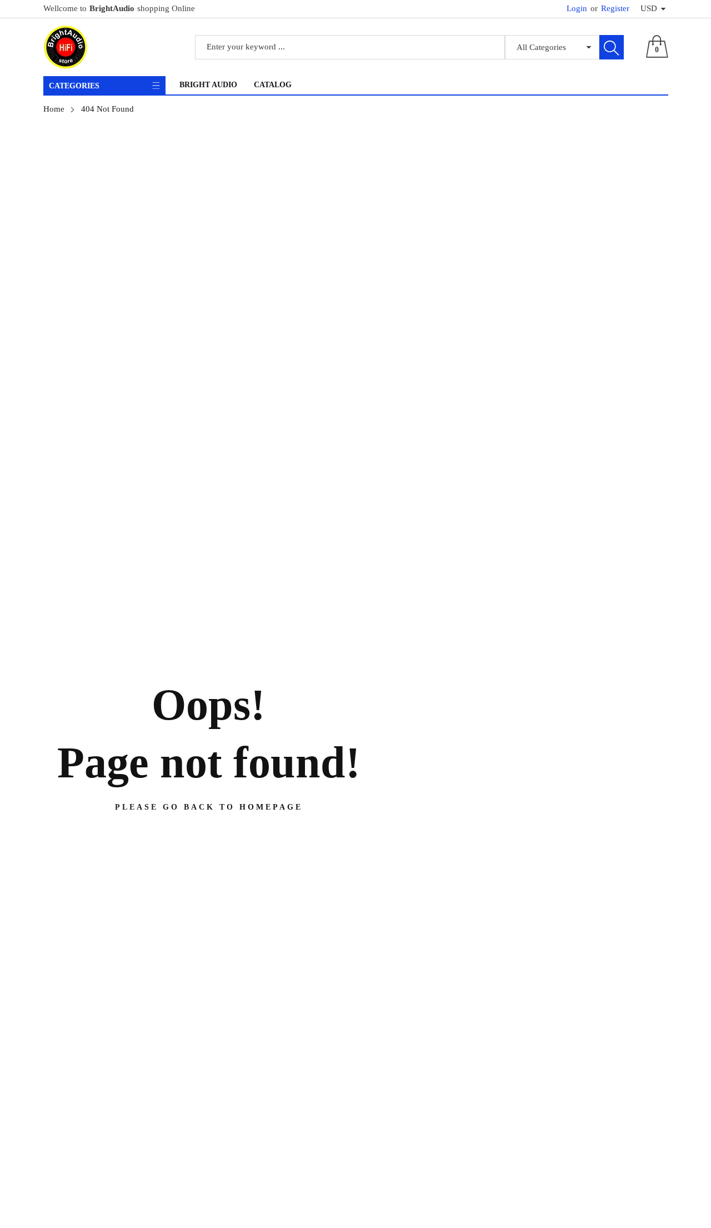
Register (609, 8)
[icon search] (611, 47)
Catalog (273, 85)
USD (648, 8)
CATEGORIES (74, 86)
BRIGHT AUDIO (208, 85)
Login (577, 8)
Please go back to (209, 807)
